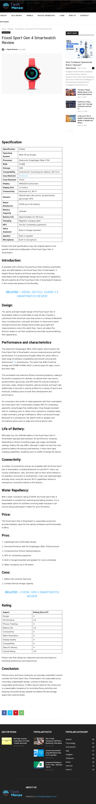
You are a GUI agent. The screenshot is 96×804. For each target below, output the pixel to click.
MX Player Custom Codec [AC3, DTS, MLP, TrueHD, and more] (22, 741)
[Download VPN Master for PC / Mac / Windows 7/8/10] (39, 764)
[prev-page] (67, 130)
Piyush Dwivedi (12, 49)
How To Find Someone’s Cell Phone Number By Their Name (54, 741)
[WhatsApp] (21, 712)
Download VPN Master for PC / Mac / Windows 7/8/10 (54, 765)
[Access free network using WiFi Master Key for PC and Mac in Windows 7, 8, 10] (39, 753)
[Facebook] (4, 712)
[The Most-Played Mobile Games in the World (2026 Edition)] (71, 92)
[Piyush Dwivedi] (3, 49)
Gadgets (11, 29)
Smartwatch (19, 29)
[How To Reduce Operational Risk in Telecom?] (80, 48)
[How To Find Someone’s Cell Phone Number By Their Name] (39, 741)
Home (4, 29)
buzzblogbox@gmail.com (46, 796)
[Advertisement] (32, 118)
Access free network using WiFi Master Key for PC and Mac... (53, 753)
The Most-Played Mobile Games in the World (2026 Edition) (85, 92)
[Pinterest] (15, 712)
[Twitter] (10, 712)
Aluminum (23, 176)
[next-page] (71, 130)
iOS (14, 362)
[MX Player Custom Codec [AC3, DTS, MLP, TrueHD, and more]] (7, 741)
